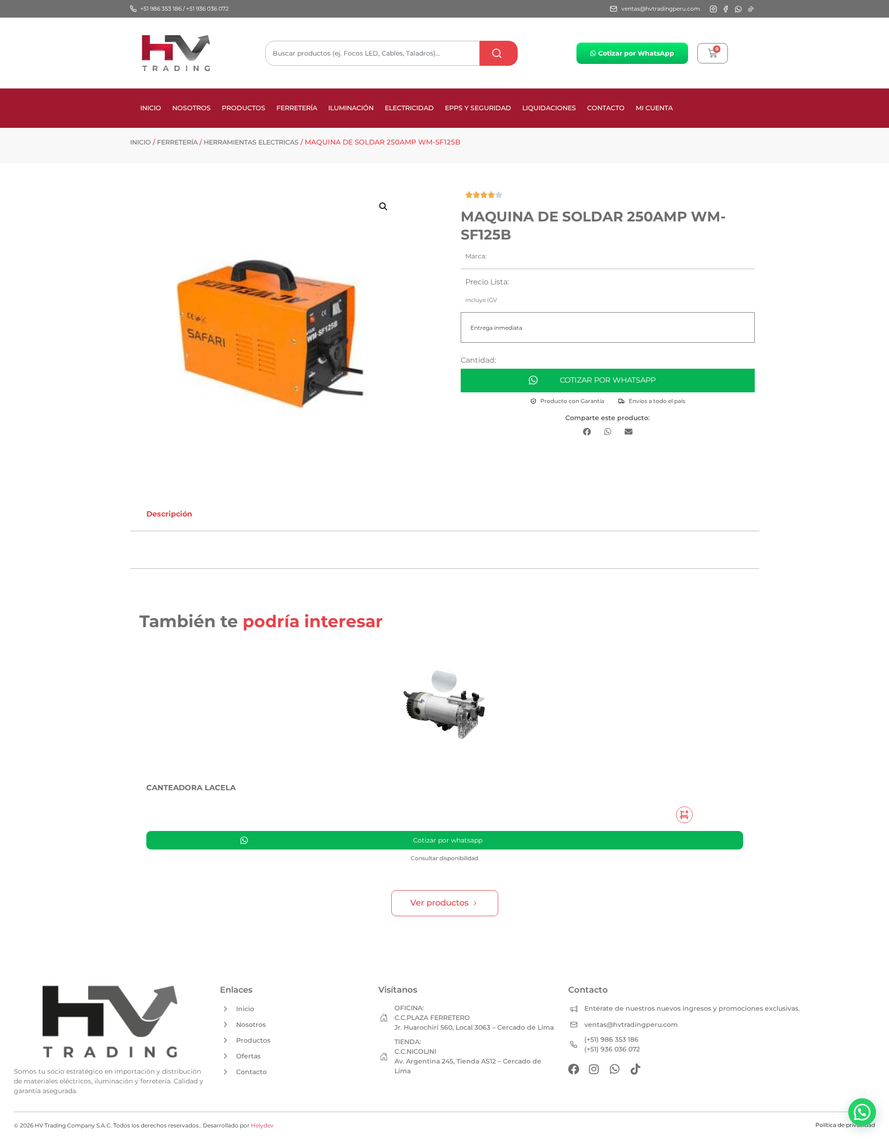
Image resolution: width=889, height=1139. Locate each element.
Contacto (606, 108)
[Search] (499, 53)
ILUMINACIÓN (351, 108)
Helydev (262, 1125)
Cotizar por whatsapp (608, 380)
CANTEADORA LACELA (191, 787)
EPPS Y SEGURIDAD (478, 108)
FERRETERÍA (296, 108)
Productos (243, 108)
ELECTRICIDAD (409, 108)
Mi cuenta (654, 108)
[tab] (169, 514)
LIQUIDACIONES (549, 108)
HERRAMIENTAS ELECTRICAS (251, 142)
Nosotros (191, 108)
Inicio (150, 108)
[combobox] (372, 53)
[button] (383, 206)
